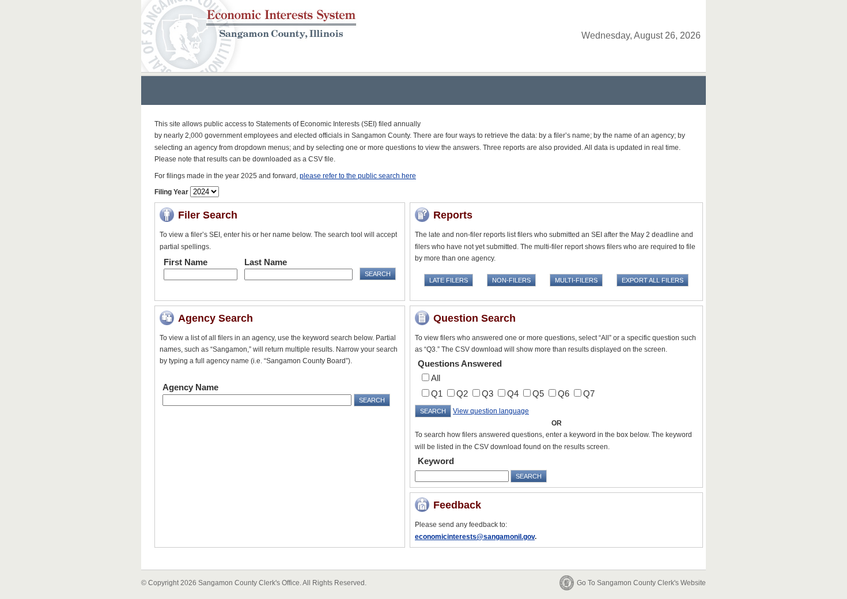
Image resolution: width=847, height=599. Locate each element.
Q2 (462, 393)
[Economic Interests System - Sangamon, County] (254, 19)
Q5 (538, 393)
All (435, 378)
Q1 (437, 393)
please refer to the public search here (358, 176)
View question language (491, 411)
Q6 (563, 393)
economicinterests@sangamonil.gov (475, 537)
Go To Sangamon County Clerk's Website (641, 583)
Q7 (589, 393)
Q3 (487, 393)
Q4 (513, 393)
